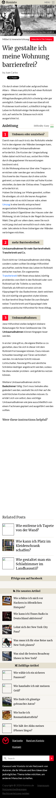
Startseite (17, 740)
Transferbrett (9, 275)
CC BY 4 (50, 32)
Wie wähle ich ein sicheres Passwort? (29, 675)
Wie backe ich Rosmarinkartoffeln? (26, 715)
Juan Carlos (12, 72)
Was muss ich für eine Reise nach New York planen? (33, 642)
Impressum (43, 785)
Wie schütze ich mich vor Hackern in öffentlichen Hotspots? (28, 603)
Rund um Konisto (35, 740)
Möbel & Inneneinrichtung (15, 39)
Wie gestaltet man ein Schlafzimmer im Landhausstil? (33, 564)
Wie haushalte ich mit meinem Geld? (32, 688)
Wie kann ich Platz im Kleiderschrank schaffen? (33, 545)
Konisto (11, 2)
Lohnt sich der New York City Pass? (31, 629)
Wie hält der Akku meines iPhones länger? (29, 728)
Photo (24, 32)
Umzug (6, 204)
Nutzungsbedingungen (14, 789)
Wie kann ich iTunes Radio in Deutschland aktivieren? (31, 616)
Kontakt (16, 746)
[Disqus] (28, 470)
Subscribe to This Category (41, 39)
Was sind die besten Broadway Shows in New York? (31, 656)
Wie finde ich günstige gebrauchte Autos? (27, 701)
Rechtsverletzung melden (15, 793)
